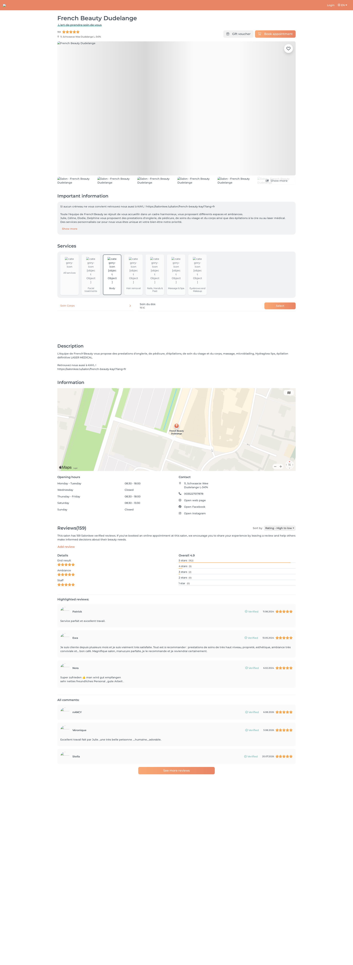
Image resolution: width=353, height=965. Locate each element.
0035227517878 (193, 514)
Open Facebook (194, 527)
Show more (69, 249)
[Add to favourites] (288, 48)
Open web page (195, 521)
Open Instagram (195, 534)
